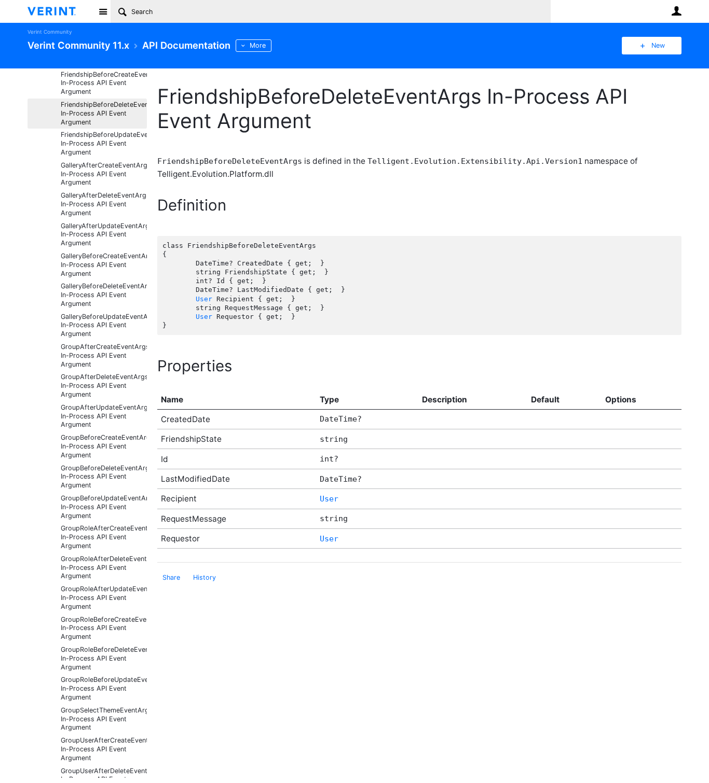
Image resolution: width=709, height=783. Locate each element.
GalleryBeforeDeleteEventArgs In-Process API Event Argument (104, 294)
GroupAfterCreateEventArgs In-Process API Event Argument (104, 355)
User (676, 11)
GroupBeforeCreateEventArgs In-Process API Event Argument (104, 446)
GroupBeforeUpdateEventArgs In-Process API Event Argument (104, 507)
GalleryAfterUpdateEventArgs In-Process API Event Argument (104, 234)
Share (171, 577)
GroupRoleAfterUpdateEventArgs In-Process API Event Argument (104, 597)
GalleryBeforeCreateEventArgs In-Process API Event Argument (104, 264)
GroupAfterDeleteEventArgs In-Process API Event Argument (104, 385)
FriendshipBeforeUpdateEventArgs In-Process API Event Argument (104, 143)
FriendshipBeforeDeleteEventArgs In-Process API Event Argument (104, 113)
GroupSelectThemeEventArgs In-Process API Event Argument (104, 719)
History (204, 577)
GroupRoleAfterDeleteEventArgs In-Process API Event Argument (104, 567)
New (658, 45)
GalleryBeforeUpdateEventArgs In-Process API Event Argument (104, 325)
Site (103, 11)
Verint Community (50, 32)
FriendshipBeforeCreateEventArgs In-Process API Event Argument (104, 83)
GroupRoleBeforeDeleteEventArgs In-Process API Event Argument (104, 658)
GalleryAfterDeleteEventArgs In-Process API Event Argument (104, 204)
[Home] (60, 11)
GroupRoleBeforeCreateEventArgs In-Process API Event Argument (104, 628)
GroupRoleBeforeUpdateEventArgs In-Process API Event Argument (104, 688)
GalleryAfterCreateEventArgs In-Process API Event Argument (104, 174)
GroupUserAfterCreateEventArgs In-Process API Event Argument (104, 749)
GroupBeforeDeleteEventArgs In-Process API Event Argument (104, 477)
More (258, 45)
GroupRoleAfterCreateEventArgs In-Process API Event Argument (104, 537)
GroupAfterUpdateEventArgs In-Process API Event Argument (104, 416)
